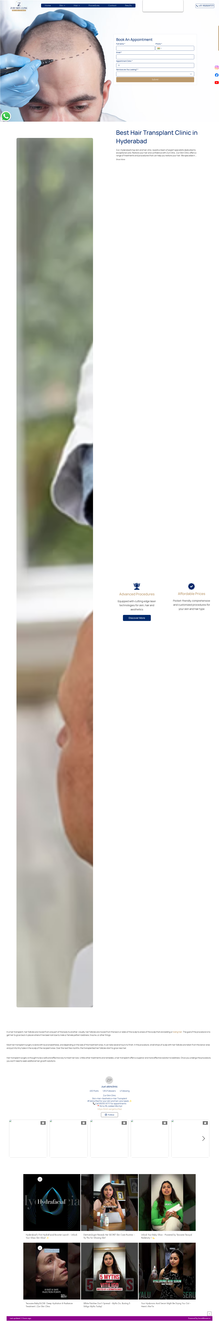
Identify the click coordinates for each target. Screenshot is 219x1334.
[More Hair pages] (79, 5)
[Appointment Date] (119, 65)
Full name (120, 44)
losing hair (177, 1031)
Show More (120, 159)
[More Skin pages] (64, 5)
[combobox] (155, 74)
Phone (159, 44)
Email (119, 52)
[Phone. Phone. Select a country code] (159, 48)
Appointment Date (124, 61)
